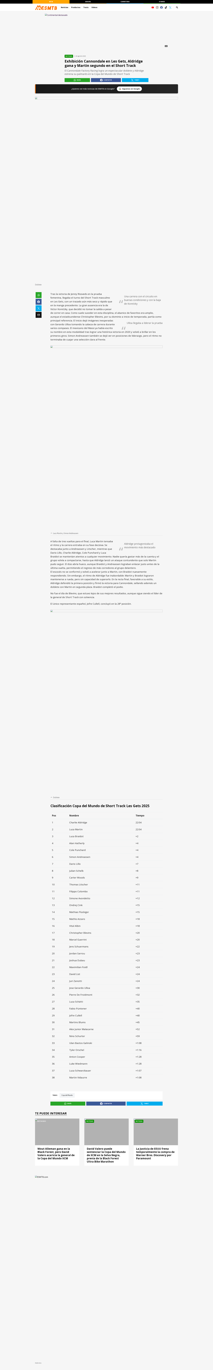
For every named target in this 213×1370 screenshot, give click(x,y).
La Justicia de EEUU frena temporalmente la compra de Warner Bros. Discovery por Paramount (155, 1153)
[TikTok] (166, 7)
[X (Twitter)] (170, 7)
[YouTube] (152, 7)
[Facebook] (161, 7)
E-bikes (162, 1)
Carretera (125, 1)
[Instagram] (157, 7)
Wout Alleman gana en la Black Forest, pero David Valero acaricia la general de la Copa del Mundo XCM (56, 1153)
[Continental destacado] (106, 31)
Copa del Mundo (67, 1095)
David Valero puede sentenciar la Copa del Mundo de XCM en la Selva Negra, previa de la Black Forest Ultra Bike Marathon (106, 1155)
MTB (51, 1)
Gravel (88, 1)
